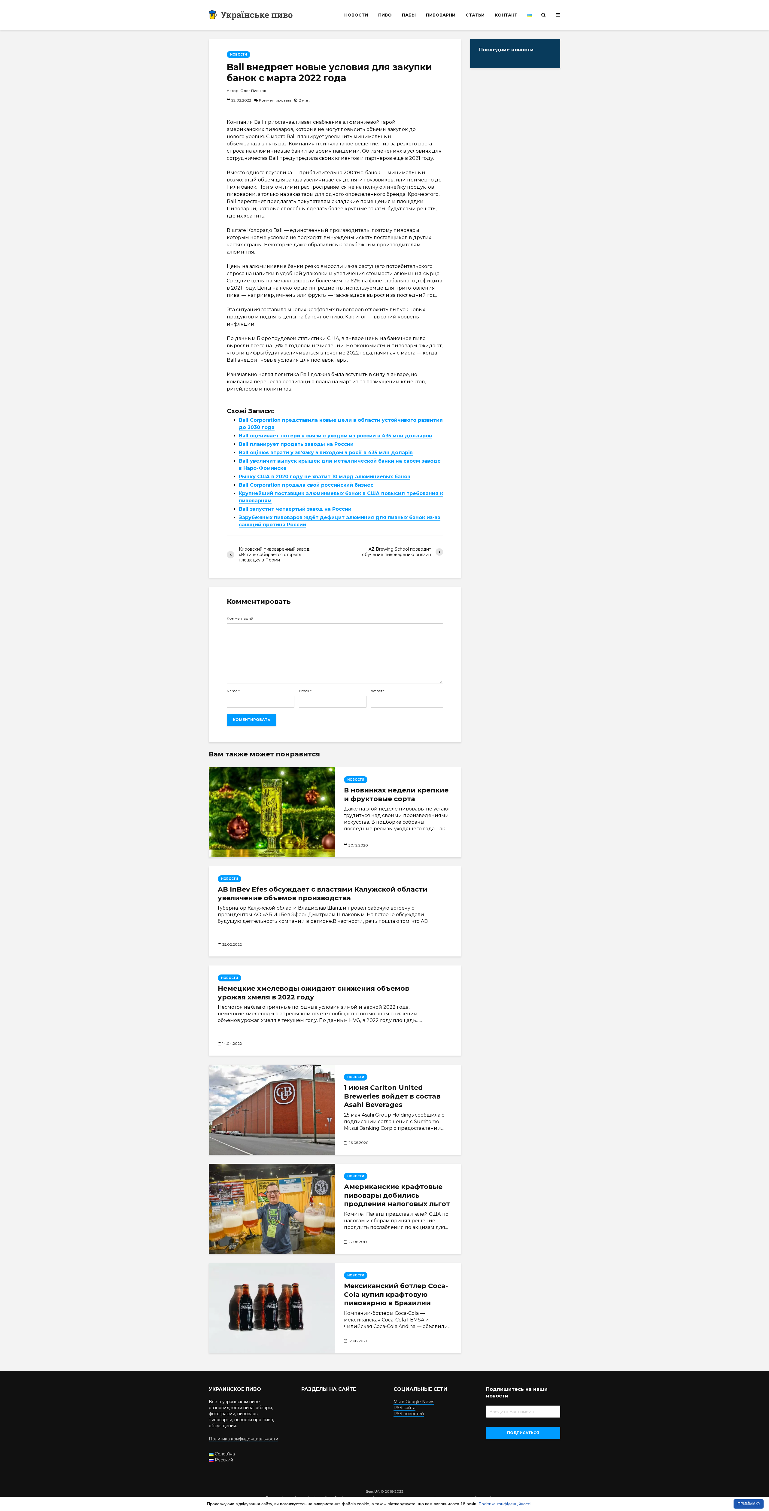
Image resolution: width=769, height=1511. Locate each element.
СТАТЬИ (475, 15)
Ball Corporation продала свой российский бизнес (306, 485)
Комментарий (240, 618)
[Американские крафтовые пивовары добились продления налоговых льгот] (272, 1209)
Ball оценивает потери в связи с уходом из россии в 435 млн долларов (335, 436)
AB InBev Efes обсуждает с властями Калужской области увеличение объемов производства (322, 893)
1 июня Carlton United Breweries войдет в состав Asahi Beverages (392, 1096)
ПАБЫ (409, 15)
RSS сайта (404, 1407)
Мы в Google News (414, 1401)
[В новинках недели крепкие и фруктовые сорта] (272, 812)
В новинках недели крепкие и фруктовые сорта (396, 794)
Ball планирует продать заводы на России (296, 444)
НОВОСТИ (356, 15)
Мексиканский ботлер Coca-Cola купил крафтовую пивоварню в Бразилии (396, 1294)
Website (377, 691)
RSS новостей (409, 1413)
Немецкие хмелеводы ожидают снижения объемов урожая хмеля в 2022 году (313, 992)
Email (305, 691)
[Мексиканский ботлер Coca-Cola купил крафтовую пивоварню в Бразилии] (272, 1308)
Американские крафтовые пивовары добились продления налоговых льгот (397, 1195)
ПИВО (385, 15)
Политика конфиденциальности (243, 1439)
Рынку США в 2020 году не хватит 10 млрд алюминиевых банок (324, 476)
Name (233, 691)
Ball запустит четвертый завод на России (295, 509)
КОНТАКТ (506, 15)
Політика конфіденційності (504, 1503)
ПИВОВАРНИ (440, 15)
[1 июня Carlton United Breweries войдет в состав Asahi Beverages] (272, 1110)
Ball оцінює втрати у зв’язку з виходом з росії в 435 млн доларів (326, 452)
